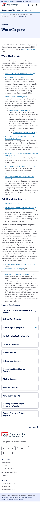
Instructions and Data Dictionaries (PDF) (20, 73)
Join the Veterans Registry (9, 472)
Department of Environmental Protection (16, 10)
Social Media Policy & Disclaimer (15, 499)
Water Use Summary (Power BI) (20, 110)
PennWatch (5, 486)
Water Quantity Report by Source (17, 97)
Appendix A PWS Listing (14, 269)
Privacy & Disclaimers (14, 497)
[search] (33, 5)
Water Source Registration (14, 77)
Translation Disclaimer (27, 497)
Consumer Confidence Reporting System (20, 274)
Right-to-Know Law (7, 489)
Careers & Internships (8, 483)
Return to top (32, 427)
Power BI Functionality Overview (25, 132)
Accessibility (4, 497)
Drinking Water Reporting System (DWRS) (20, 207)
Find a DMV (4, 466)
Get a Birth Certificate (8, 469)
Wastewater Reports (29, 49)
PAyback (4, 475)
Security (3, 499)
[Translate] (28, 4)
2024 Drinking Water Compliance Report (20, 264)
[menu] (37, 5)
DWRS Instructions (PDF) (14, 204)
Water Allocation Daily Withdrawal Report (20, 166)
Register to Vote (6, 462)
